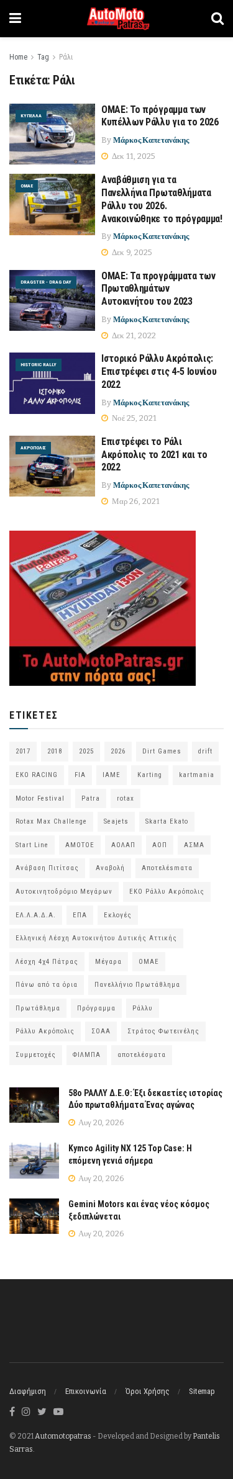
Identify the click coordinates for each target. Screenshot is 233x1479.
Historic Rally (39, 364)
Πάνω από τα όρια (47, 985)
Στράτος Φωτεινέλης (163, 1031)
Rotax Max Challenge (51, 821)
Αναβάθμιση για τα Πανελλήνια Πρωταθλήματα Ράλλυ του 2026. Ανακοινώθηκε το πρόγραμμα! (161, 199)
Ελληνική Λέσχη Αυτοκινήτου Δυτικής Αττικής (96, 938)
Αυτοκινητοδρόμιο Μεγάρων (64, 892)
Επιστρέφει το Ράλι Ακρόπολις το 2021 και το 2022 (154, 455)
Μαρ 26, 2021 (135, 501)
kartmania (196, 775)
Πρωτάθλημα (38, 1008)
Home (18, 57)
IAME (112, 775)
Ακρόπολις (33, 448)
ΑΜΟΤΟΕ (79, 845)
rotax (125, 798)
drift (205, 751)
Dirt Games (161, 751)
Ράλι (66, 57)
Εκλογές (118, 915)
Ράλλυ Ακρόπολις (45, 1031)
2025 (86, 751)
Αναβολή (110, 868)
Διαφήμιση (27, 1391)
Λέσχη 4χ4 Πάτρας (47, 962)
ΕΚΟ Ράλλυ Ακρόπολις (166, 892)
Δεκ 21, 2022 (133, 335)
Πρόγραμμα (96, 1008)
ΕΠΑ (80, 915)
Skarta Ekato (166, 821)
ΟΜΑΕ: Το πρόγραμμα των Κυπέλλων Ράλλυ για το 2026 (160, 116)
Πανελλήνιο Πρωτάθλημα (137, 985)
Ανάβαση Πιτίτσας (47, 868)
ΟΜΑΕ (27, 186)
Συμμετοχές (36, 1055)
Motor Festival (40, 798)
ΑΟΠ (159, 845)
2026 (118, 751)
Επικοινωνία (85, 1391)
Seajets (116, 821)
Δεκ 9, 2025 (131, 252)
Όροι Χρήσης (148, 1391)
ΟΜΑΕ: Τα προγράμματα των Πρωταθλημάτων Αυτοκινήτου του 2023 (158, 289)
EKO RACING (37, 775)
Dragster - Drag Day (46, 282)
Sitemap (202, 1391)
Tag (43, 57)
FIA (80, 775)
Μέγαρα (108, 962)
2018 (54, 751)
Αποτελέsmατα (167, 868)
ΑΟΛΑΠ (123, 845)
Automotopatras (63, 1436)
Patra (90, 798)
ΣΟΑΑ (101, 1031)
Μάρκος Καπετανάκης (151, 140)
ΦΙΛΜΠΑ (87, 1055)
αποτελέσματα (141, 1055)
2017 (23, 751)
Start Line (32, 845)
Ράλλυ (142, 1008)
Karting (149, 775)
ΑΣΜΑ (194, 845)
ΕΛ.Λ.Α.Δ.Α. (36, 915)
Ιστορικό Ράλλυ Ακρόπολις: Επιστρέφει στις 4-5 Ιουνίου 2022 (158, 371)
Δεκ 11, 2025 (132, 156)
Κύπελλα (31, 116)
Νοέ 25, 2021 (133, 418)
